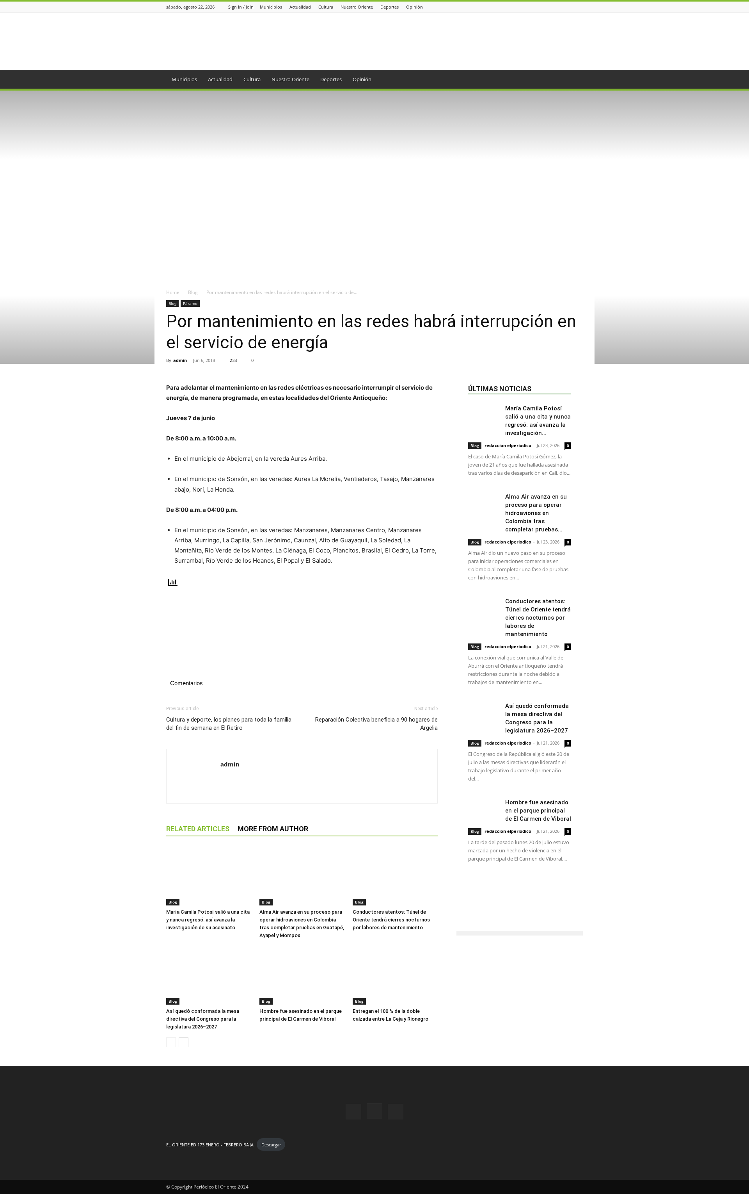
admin (180, 360)
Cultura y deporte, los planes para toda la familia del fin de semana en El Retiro (228, 723)
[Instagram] (568, 7)
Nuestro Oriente (357, 7)
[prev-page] (171, 1042)
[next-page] (183, 1042)
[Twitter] (578, 7)
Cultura (325, 7)
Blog (193, 292)
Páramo (190, 303)
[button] (573, 80)
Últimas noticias (499, 389)
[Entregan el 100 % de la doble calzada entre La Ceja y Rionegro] (395, 975)
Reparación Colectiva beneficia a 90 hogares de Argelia (376, 723)
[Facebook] (559, 7)
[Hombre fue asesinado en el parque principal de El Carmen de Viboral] (301, 975)
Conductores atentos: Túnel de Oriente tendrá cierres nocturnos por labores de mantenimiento (391, 919)
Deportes (389, 7)
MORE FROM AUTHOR (273, 829)
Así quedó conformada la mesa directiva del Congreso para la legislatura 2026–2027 (202, 1019)
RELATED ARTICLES (197, 829)
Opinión (414, 7)
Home (172, 292)
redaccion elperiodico (508, 445)
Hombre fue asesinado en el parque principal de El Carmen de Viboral (538, 810)
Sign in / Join (241, 7)
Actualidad (300, 7)
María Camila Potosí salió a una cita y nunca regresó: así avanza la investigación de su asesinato (208, 919)
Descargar (271, 1145)
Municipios (271, 7)
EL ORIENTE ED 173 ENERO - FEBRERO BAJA (210, 1145)
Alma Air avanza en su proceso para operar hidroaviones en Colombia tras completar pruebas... (536, 513)
